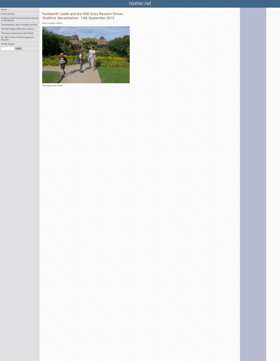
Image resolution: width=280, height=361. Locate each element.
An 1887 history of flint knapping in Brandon (17, 38)
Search (18, 48)
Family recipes (8, 44)
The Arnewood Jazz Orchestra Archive (19, 24)
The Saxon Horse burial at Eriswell (17, 33)
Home (4, 9)
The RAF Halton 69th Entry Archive (17, 29)
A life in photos (8, 14)
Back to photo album (52, 23)
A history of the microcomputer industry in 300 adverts (20, 19)
